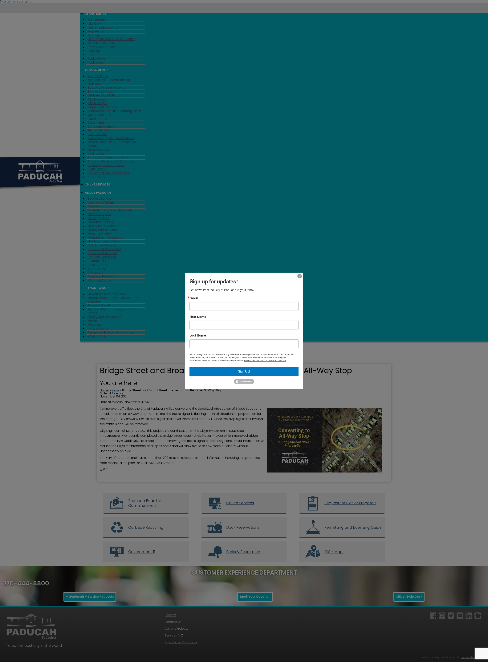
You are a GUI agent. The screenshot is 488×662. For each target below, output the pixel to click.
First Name (197, 316)
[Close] (299, 276)
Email (193, 298)
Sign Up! (244, 371)
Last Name (197, 335)
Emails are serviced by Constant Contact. (265, 360)
